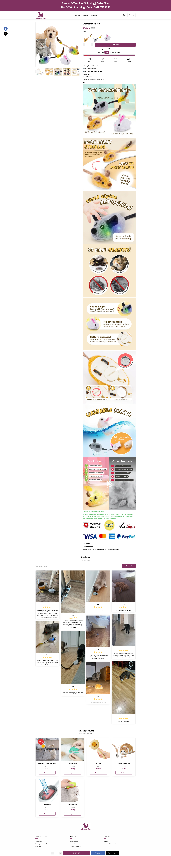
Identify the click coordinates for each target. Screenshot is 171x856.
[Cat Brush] (98, 749)
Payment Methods (74, 844)
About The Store (74, 841)
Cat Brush (98, 764)
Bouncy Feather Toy (124, 764)
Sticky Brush (47, 805)
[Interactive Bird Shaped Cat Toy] (47, 749)
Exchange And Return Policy (42, 844)
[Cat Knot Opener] (72, 749)
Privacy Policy (38, 846)
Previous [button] (37, 71)
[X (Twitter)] (6, 34)
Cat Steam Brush (72, 805)
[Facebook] (6, 29)
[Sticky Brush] (47, 790)
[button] (124, 15)
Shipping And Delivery (75, 846)
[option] (58, 44)
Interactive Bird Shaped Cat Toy (47, 764)
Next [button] (78, 71)
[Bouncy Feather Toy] (123, 749)
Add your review (129, 566)
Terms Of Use (38, 841)
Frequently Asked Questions (111, 844)
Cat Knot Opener (72, 764)
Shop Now (115, 44)
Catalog (85, 15)
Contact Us (94, 15)
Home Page (77, 15)
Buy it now (47, 773)
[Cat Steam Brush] (72, 790)
